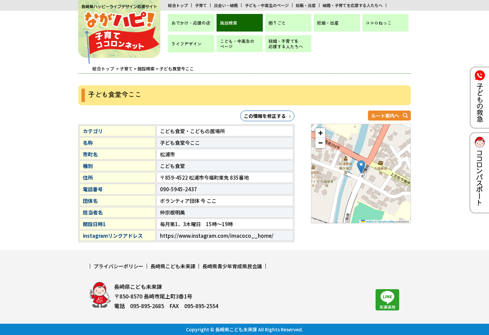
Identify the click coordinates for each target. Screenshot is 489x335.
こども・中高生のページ (237, 43)
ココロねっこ (379, 23)
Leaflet (369, 221)
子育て (201, 5)
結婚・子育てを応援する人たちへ (353, 5)
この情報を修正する (265, 116)
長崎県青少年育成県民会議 (232, 266)
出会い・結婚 (226, 5)
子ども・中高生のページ (267, 5)
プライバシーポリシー (118, 266)
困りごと (277, 23)
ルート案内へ (385, 115)
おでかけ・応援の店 (190, 23)
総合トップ (178, 5)
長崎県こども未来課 (172, 266)
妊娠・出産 (306, 5)
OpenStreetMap (386, 221)
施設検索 (228, 23)
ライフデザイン (186, 44)
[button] (361, 167)
